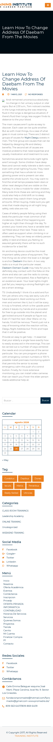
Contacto (8, 643)
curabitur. (10, 478)
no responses (35, 94)
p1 (4, 640)
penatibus (34, 485)
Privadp (7, 600)
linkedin (11, 561)
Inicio (6, 580)
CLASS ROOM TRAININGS (15, 510)
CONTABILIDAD (12, 610)
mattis (20, 485)
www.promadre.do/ (38, 701)
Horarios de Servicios (14, 613)
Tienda (7, 627)
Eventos (7, 590)
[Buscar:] (21, 400)
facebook (11, 549)
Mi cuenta (9, 633)
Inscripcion (9, 597)
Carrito (7, 630)
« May (5, 460)
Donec (38, 478)
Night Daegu (32, 137)
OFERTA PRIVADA (13, 604)
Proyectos (8, 623)
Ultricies (28, 493)
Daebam (17, 261)
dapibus (24, 478)
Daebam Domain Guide (15, 267)
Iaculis (8, 485)
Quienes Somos (11, 620)
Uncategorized (9, 527)
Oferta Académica (13, 587)
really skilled (11, 493)
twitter (10, 557)
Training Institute (26, 735)
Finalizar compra (12, 637)
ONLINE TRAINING (11, 521)
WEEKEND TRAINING (13, 532)
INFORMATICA (11, 607)
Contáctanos (10, 594)
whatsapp (12, 565)
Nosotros (8, 584)
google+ (11, 553)
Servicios (8, 617)
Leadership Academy (13, 516)
